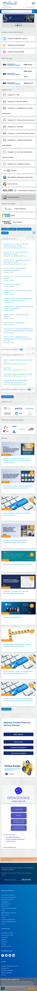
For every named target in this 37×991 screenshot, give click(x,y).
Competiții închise (7, 396)
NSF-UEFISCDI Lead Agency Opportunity (20, 177)
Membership (4, 906)
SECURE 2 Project (10, 841)
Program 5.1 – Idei (13, 95)
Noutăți (4, 229)
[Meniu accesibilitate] (3, 988)
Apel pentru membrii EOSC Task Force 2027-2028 (17, 564)
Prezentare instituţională (8, 897)
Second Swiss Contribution (26, 190)
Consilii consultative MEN (16, 52)
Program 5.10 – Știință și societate (19, 164)
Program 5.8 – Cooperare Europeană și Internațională (17, 142)
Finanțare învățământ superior (17, 38)
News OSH (5, 560)
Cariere (3, 917)
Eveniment (5, 613)
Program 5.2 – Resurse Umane (17, 101)
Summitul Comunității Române (12, 617)
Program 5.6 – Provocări (15, 127)
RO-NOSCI (18, 815)
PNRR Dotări (28, 65)
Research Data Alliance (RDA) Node (15, 839)
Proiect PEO (6, 536)
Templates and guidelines (18, 747)
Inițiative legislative (6, 972)
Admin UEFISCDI (30, 7)
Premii (3, 910)
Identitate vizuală (6, 946)
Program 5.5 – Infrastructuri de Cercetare (21, 120)
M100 (13, 215)
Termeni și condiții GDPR (8, 919)
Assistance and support (18, 753)
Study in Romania (20, 209)
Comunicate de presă (24, 229)
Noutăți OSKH (18, 809)
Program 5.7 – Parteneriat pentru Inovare (21, 133)
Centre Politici (5, 915)
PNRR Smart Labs (28, 74)
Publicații (4, 233)
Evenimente (4, 937)
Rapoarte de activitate (7, 899)
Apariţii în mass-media (7, 935)
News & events (18, 742)
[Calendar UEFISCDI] (34, 232)
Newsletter (12, 229)
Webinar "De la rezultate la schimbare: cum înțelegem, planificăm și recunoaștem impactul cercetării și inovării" (17, 460)
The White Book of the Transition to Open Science (19, 827)
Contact (3, 924)
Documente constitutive (8, 895)
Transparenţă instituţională (8, 908)
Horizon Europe (12, 184)
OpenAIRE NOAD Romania (13, 837)
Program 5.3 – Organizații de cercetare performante (17, 110)
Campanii (3, 944)
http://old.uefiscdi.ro (7, 860)
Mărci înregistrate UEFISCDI (8, 913)
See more (18, 734)
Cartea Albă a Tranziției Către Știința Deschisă (19, 821)
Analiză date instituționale (16, 45)
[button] (3, 20)
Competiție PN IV (7, 509)
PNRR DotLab (28, 83)
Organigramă (4, 901)
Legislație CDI (5, 968)
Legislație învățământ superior (9, 966)
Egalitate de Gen (5, 904)
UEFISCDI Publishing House (8, 921)
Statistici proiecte (13, 197)
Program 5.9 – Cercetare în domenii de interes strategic (17, 154)
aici (15, 847)
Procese (3, 975)
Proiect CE (5, 454)
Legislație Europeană (7, 970)
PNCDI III (14, 170)
